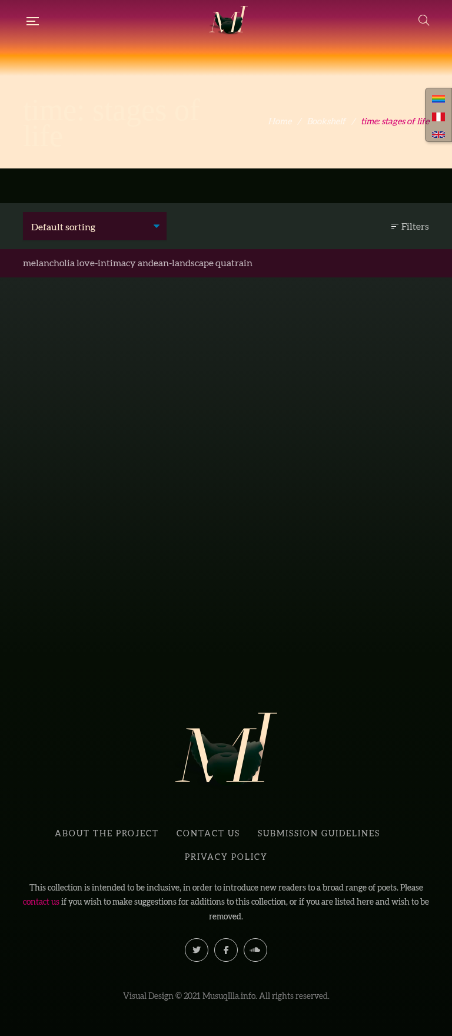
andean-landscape (176, 262)
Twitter (196, 950)
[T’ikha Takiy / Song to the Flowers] (120, 443)
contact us (41, 901)
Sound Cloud (255, 950)
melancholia (49, 262)
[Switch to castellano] (438, 115)
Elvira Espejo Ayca (126, 621)
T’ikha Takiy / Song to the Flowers (120, 601)
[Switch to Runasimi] (438, 98)
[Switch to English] (438, 133)
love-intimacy (106, 262)
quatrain (233, 262)
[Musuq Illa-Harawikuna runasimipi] (228, 20)
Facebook (226, 950)
